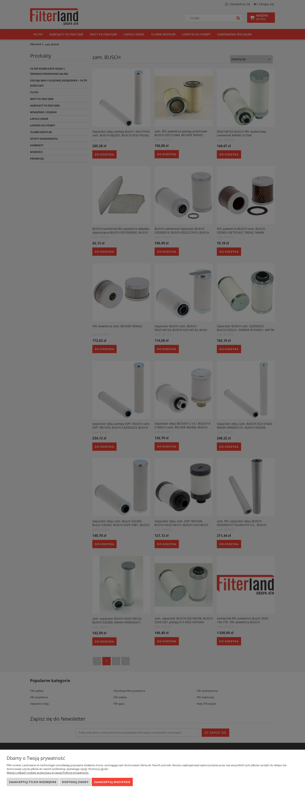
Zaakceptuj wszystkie (112, 782)
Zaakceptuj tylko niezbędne (32, 782)
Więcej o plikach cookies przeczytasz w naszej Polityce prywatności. (48, 772)
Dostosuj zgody (75, 782)
